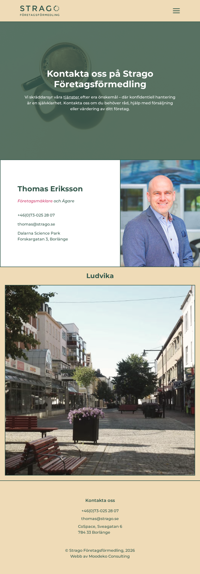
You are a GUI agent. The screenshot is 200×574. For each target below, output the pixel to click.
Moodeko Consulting (109, 556)
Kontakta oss (100, 500)
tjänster (71, 97)
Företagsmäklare (35, 201)
